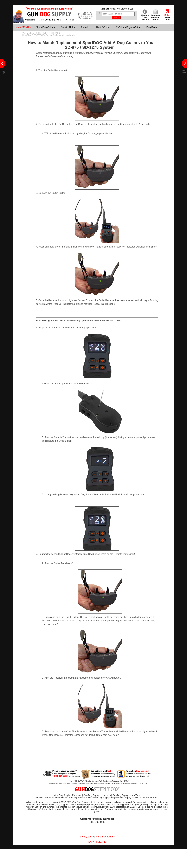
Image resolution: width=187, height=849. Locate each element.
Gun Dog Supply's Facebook (68, 795)
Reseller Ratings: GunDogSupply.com (95, 797)
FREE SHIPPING (107, 8)
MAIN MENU (22, 27)
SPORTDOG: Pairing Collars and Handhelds (53, 35)
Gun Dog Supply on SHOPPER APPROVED (136, 797)
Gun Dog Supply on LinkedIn (97, 795)
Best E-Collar (103, 27)
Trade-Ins (85, 27)
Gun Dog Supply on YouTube (126, 795)
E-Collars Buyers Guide (128, 27)
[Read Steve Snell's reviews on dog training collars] (18, 22)
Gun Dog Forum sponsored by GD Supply (56, 797)
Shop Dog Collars (45, 27)
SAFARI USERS (97, 842)
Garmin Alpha (68, 27)
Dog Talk (42, 33)
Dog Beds (151, 27)
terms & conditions (105, 836)
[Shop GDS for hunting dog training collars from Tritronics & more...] (50, 18)
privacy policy (87, 836)
